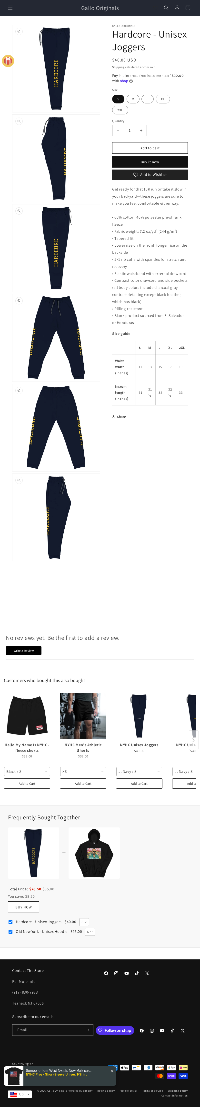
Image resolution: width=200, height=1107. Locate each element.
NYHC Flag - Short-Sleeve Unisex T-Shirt (56, 1074)
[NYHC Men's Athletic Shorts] (83, 716)
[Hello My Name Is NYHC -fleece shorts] (27, 716)
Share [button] (121, 416)
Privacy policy (129, 1090)
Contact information (174, 1095)
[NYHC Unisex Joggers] (139, 716)
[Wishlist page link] (155, 7)
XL (163, 99)
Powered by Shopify (80, 1090)
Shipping (118, 67)
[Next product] (194, 740)
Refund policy (106, 1090)
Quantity (118, 121)
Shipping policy (178, 1090)
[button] (10, 7)
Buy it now (150, 162)
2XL (120, 110)
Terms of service (152, 1090)
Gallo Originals (57, 1090)
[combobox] (27, 771)
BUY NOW (23, 907)
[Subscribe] (87, 1030)
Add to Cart (27, 783)
